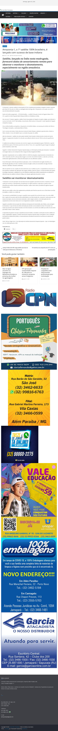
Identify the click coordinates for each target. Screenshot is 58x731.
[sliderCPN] (29, 289)
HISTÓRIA (8, 16)
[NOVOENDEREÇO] (29, 538)
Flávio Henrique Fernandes (16, 55)
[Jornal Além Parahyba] (3, 15)
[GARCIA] (29, 613)
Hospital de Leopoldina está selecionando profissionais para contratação (47, 272)
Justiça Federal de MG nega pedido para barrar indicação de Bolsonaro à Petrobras (15, 248)
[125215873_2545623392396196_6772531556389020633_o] (19, 426)
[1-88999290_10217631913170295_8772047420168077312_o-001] (29, 314)
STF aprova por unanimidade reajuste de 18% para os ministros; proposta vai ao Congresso (29, 272)
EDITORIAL (8, 13)
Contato (31, 16)
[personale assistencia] (29, 24)
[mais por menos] (29, 370)
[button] (18, 13)
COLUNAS (23, 13)
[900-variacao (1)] (29, 37)
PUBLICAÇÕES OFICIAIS (19, 16)
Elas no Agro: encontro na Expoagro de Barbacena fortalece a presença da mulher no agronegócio (10, 273)
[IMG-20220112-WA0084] (29, 464)
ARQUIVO (42, 13)
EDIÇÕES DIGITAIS (34, 13)
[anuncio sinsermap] (29, 233)
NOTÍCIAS (15, 13)
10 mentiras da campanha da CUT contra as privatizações (43, 248)
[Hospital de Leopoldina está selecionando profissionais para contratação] (48, 258)
